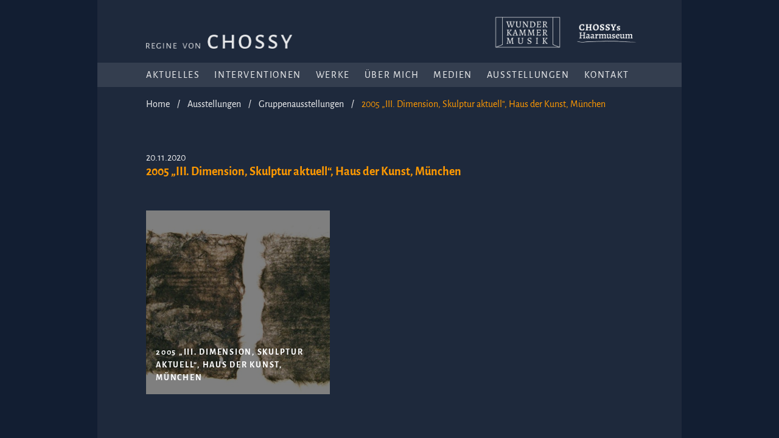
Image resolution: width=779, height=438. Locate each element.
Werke (333, 75)
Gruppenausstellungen (301, 104)
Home (158, 104)
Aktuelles (173, 75)
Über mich (392, 75)
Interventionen (257, 75)
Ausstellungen (528, 75)
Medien (452, 75)
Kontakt (606, 75)
